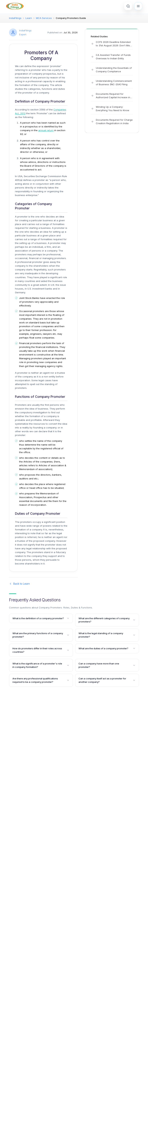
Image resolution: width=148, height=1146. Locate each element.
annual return (46, 130)
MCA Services (44, 18)
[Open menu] (138, 6)
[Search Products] (128, 6)
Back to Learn (21, 583)
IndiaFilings (15, 18)
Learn (28, 18)
